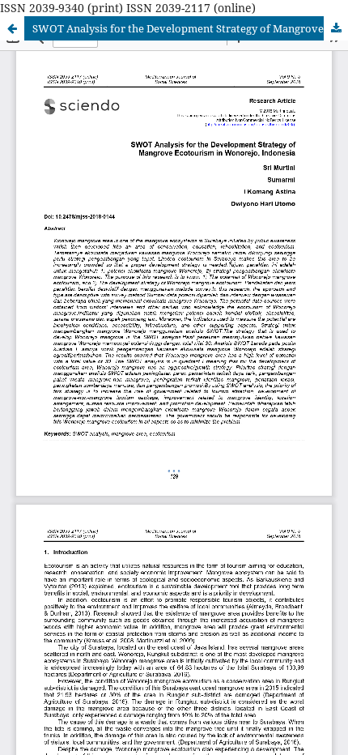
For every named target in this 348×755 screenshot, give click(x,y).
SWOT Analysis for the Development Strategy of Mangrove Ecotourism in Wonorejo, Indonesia (190, 28)
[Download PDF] (336, 28)
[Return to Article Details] (12, 28)
